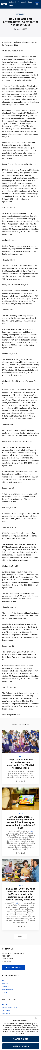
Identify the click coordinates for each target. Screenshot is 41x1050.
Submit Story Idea (13, 967)
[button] (36, 1018)
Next (20, 937)
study (16, 903)
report (31, 831)
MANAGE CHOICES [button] (20, 1039)
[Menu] (37, 4)
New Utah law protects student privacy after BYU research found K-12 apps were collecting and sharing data (20, 822)
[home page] (4, 4)
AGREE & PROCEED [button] (21, 1046)
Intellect (20, 14)
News (11, 5)
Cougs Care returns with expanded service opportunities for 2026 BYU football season (20, 763)
